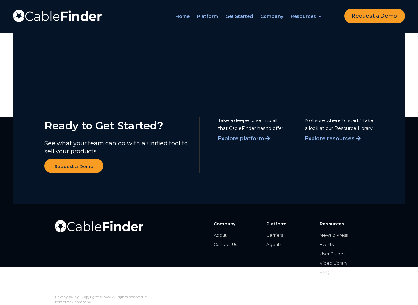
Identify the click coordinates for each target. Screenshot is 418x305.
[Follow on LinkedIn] (77, 287)
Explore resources (330, 139)
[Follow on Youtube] (61, 287)
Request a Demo (374, 16)
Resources (303, 16)
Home (182, 16)
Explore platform (241, 139)
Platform (207, 16)
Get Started (239, 16)
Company (271, 16)
